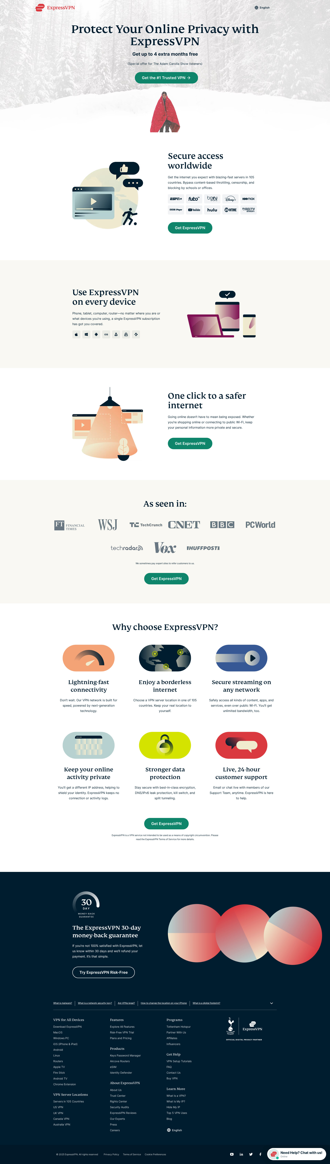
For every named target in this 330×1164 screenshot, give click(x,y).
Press (113, 1124)
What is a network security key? (95, 1003)
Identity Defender (121, 1072)
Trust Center (117, 1095)
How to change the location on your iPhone (164, 1003)
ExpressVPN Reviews (123, 1112)
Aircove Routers (120, 1061)
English (265, 7)
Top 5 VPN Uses (177, 1112)
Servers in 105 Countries (68, 1101)
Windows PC (61, 1038)
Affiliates (172, 1038)
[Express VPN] (55, 7)
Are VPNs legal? (126, 1003)
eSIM (113, 1066)
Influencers (173, 1044)
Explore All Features (122, 1026)
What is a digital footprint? (206, 1003)
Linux (56, 1055)
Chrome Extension (64, 1084)
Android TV (60, 1078)
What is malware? (62, 1003)
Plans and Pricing (121, 1038)
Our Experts (117, 1118)
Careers (115, 1130)
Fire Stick (59, 1072)
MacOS (57, 1032)
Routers (58, 1061)
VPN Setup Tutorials (179, 1061)
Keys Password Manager (125, 1055)
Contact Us (173, 1072)
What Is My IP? (176, 1101)
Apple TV (59, 1066)
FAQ (169, 1066)
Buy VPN (172, 1078)
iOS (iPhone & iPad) (65, 1044)
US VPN (58, 1107)
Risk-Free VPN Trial (122, 1032)
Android (58, 1049)
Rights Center (118, 1101)
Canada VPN (61, 1118)
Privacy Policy (111, 1154)
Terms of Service (132, 1154)
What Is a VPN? (176, 1095)
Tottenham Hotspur (179, 1026)
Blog (169, 1118)
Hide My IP (173, 1107)
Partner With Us (176, 1032)
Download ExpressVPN (67, 1026)
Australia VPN (61, 1124)
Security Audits (119, 1107)
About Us (115, 1090)
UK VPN (58, 1113)
